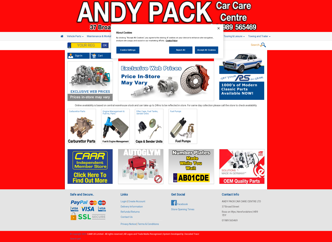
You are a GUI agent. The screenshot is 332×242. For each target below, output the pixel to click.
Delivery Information (132, 206)
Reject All (180, 50)
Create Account (136, 201)
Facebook (182, 204)
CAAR (90, 234)
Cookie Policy (171, 40)
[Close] (218, 28)
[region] (167, 41)
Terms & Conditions (148, 224)
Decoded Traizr (192, 234)
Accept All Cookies (206, 50)
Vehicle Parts (74, 36)
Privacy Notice (128, 224)
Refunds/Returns (130, 211)
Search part (75, 239)
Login (124, 201)
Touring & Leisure (233, 36)
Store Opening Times (182, 209)
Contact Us (127, 217)
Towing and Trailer (258, 36)
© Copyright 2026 (78, 234)
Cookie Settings (128, 50)
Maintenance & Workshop (101, 36)
